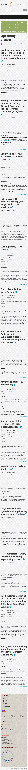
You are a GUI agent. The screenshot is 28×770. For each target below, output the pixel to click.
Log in (25, 10)
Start (2, 64)
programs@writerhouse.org (8, 140)
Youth (4, 705)
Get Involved (6, 706)
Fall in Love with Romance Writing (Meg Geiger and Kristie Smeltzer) (12, 203)
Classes (5, 700)
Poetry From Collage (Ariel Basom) (11, 290)
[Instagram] (5, 711)
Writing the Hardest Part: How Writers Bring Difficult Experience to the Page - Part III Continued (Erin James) (14, 106)
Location (2, 70)
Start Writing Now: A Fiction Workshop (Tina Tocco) (13, 156)
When (2, 388)
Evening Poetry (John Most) (11, 248)
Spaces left (3, 72)
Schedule (3, 68)
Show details (23, 96)
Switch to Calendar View (22, 43)
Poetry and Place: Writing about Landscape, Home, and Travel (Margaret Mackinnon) (14, 650)
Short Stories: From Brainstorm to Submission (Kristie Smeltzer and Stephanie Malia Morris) (13, 337)
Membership (6, 702)
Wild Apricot (16, 768)
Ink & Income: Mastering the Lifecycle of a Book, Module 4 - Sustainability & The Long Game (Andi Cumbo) (13, 601)
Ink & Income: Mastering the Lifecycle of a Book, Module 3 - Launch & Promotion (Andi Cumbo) (13, 54)
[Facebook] (3, 711)
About (4, 698)
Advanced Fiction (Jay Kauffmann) (12, 383)
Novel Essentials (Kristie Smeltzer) (13, 468)
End (1, 66)
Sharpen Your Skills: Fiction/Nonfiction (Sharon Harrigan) (11, 424)
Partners (5, 703)
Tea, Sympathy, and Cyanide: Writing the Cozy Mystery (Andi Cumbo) (14, 511)
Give (4, 708)
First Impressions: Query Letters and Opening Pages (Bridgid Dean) (13, 556)
